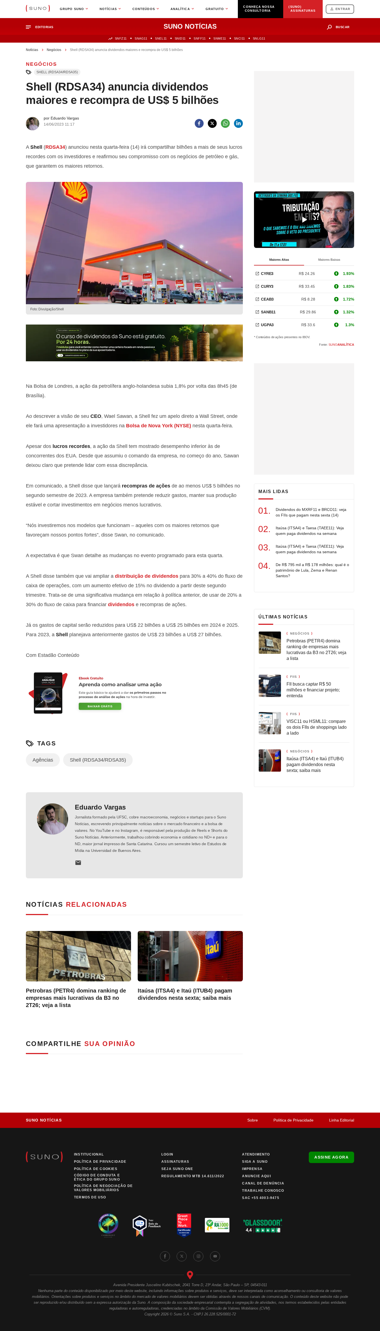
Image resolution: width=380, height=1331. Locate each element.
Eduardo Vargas (100, 807)
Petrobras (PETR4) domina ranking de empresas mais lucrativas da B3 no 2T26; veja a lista (76, 998)
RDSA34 (55, 147)
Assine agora (331, 1157)
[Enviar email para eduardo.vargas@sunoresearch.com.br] (78, 862)
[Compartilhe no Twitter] (212, 123)
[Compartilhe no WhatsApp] (225, 123)
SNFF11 (200, 38)
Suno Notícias (44, 1120)
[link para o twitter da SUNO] (182, 1256)
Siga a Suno (255, 1162)
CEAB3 (267, 299)
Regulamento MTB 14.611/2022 (192, 1176)
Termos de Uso (90, 1197)
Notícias (32, 50)
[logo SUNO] (38, 9)
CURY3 (267, 286)
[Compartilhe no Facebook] (199, 123)
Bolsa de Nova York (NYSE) (158, 425)
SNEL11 (161, 38)
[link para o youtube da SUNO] (215, 1256)
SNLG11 (259, 38)
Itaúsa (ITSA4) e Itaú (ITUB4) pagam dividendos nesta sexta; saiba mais (185, 994)
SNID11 (180, 38)
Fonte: (336, 344)
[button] (42, 27)
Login (167, 1154)
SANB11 (268, 312)
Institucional (89, 1154)
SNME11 (219, 38)
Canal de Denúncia (263, 1183)
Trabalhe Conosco (263, 1191)
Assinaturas (175, 1162)
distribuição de (133, 576)
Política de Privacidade (293, 1120)
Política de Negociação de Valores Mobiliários (103, 1188)
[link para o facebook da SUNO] (165, 1256)
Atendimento (256, 1154)
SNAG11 (141, 38)
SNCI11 (239, 38)
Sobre (252, 1120)
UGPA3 (267, 325)
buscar (343, 27)
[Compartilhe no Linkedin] (238, 123)
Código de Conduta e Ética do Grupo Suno (97, 1177)
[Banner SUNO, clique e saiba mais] (134, 347)
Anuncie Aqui (256, 1176)
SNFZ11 (121, 38)
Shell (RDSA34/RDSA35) (57, 72)
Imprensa (252, 1169)
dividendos (165, 576)
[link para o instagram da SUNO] (198, 1256)
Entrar (342, 9)
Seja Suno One (177, 1169)
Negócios (54, 50)
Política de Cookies (95, 1169)
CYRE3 (267, 273)
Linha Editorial (341, 1120)
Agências (43, 760)
